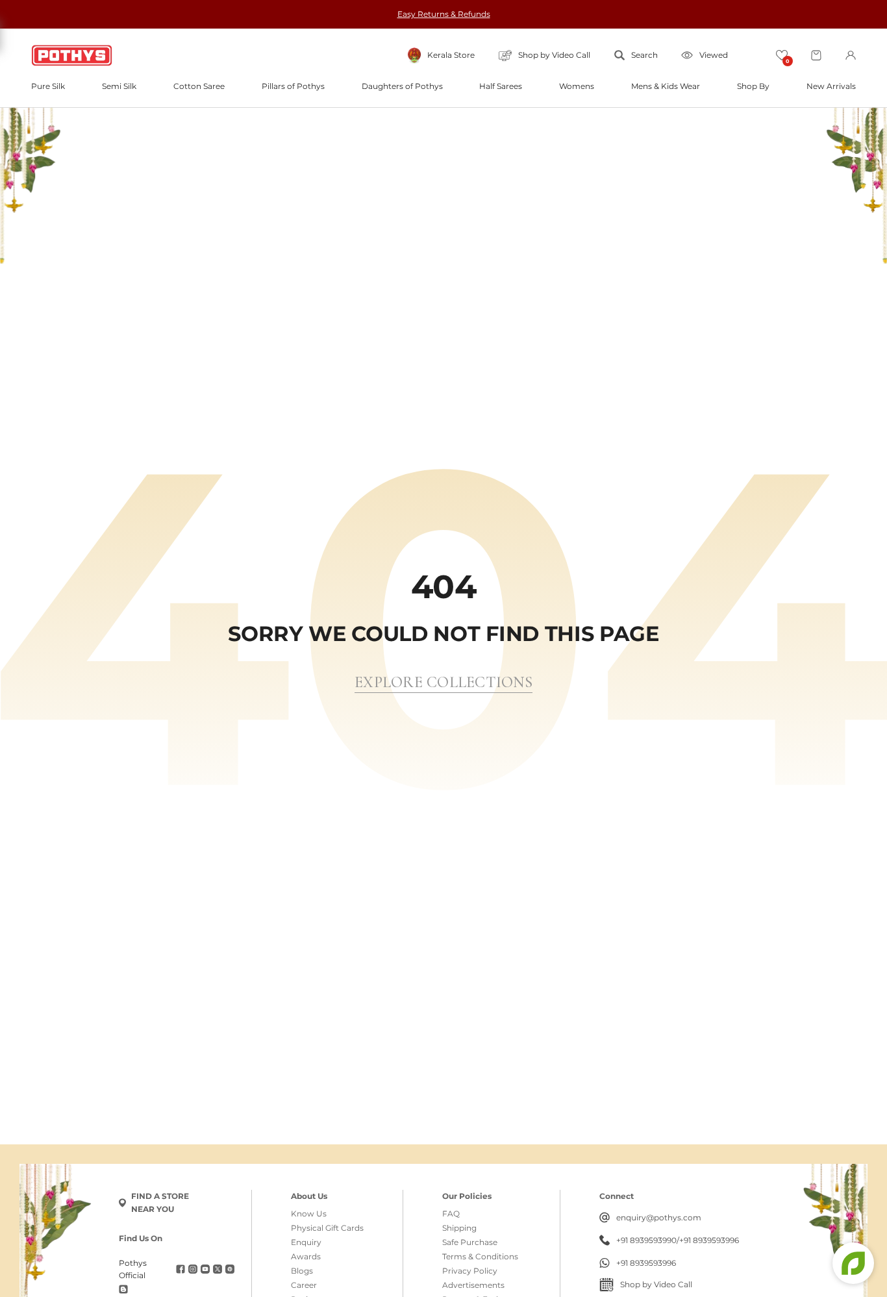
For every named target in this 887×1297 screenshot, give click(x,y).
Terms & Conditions (480, 1256)
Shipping (459, 1228)
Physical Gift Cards (327, 1228)
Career (304, 1285)
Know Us (309, 1213)
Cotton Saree (199, 86)
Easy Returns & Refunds (443, 14)
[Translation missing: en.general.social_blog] (123, 1289)
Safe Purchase (469, 1242)
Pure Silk (48, 86)
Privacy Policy (469, 1271)
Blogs (302, 1271)
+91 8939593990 (646, 1240)
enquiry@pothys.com (658, 1217)
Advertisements (473, 1285)
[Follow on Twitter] (217, 1269)
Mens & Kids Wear (665, 86)
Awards (306, 1256)
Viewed (713, 55)
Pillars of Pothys (293, 86)
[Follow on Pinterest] (229, 1269)
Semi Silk (119, 86)
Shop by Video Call (656, 1284)
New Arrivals (831, 86)
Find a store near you (160, 1202)
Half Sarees (500, 86)
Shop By (753, 86)
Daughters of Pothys (402, 86)
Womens (576, 86)
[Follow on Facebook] (180, 1269)
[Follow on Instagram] (192, 1269)
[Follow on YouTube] (205, 1269)
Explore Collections (443, 682)
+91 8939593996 (709, 1240)
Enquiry (306, 1242)
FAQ (451, 1213)
